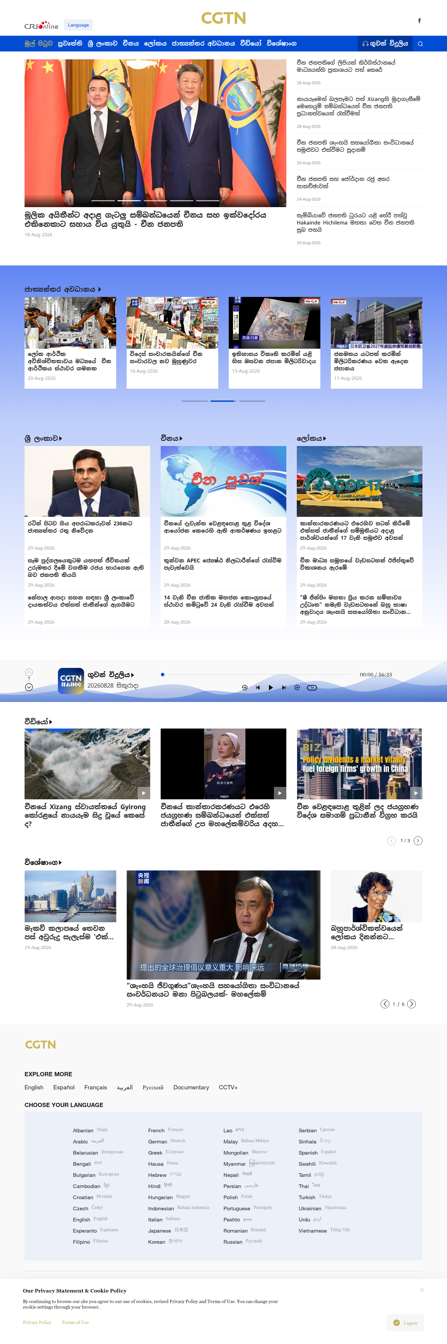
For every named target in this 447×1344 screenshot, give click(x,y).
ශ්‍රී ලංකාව (41, 438)
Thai (309, 1186)
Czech (88, 1208)
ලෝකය (309, 438)
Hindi (160, 1186)
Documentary (191, 1087)
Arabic (88, 1141)
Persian (241, 1186)
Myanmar (249, 1163)
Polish (238, 1197)
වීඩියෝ (36, 722)
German (166, 1141)
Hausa (163, 1163)
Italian (164, 1219)
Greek (165, 1152)
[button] (103, 200)
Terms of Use (75, 1322)
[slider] (162, 674)
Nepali (238, 1175)
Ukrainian (322, 1208)
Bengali (87, 1163)
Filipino (90, 1241)
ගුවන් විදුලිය (389, 43)
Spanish (317, 1152)
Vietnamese (324, 1230)
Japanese (168, 1230)
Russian (243, 1241)
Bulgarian (96, 1175)
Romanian (245, 1230)
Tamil (311, 1175)
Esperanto (95, 1230)
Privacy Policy (37, 1322)
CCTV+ (228, 1087)
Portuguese (248, 1208)
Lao (234, 1130)
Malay (246, 1141)
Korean (165, 1241)
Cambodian (91, 1186)
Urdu (310, 1219)
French (165, 1130)
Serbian (317, 1130)
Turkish (315, 1197)
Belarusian (98, 1152)
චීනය (169, 438)
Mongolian (245, 1152)
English (34, 1087)
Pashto (238, 1219)
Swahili (318, 1163)
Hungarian (169, 1197)
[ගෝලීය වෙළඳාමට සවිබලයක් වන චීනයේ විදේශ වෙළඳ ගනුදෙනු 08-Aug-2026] (172, 323)
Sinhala (315, 1141)
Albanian (90, 1130)
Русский (153, 1087)
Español (64, 1087)
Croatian (92, 1197)
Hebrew (164, 1175)
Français (95, 1087)
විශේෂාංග (41, 862)
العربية (125, 1087)
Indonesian (178, 1208)
